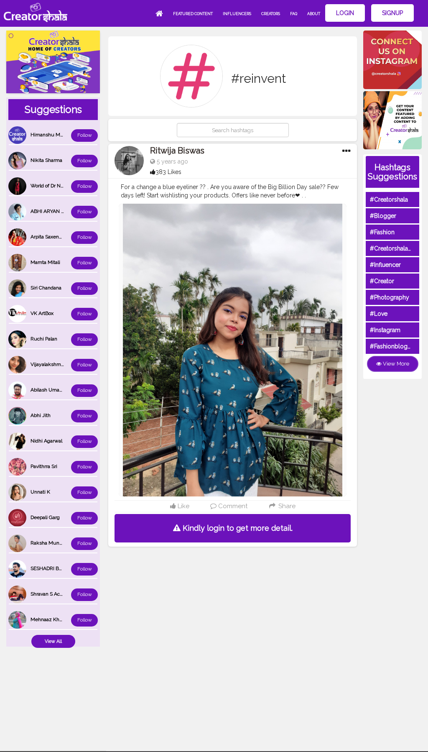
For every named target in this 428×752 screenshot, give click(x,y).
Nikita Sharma (46, 160)
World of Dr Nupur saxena (60, 186)
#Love (378, 313)
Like (182, 506)
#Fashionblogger (393, 346)
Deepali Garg (45, 517)
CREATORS (270, 14)
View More (395, 364)
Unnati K (40, 492)
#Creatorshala (389, 199)
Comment (232, 506)
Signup (392, 13)
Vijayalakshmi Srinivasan (59, 364)
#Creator (382, 281)
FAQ (293, 14)
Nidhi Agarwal (46, 441)
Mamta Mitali (45, 262)
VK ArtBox (42, 313)
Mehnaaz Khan (48, 619)
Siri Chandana (46, 288)
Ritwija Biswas (177, 151)
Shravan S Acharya (51, 594)
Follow (84, 135)
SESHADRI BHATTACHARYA (62, 568)
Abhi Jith (41, 415)
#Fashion (382, 232)
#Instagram (385, 330)
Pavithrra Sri (44, 466)
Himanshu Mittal (50, 135)
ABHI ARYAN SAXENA (56, 211)
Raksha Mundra (48, 543)
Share (286, 506)
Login (345, 13)
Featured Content (193, 14)
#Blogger (383, 215)
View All (53, 641)
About (313, 14)
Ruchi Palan (44, 339)
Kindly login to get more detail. (237, 528)
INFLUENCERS (237, 14)
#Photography (389, 297)
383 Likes (168, 172)
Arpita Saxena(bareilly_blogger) (65, 237)
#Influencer (385, 264)
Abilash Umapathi (51, 390)
